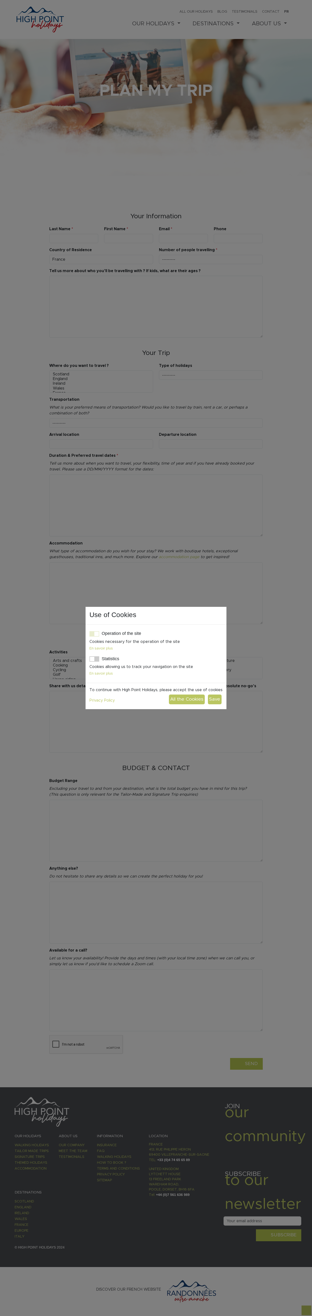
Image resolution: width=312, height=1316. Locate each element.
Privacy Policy (102, 700)
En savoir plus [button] (101, 648)
